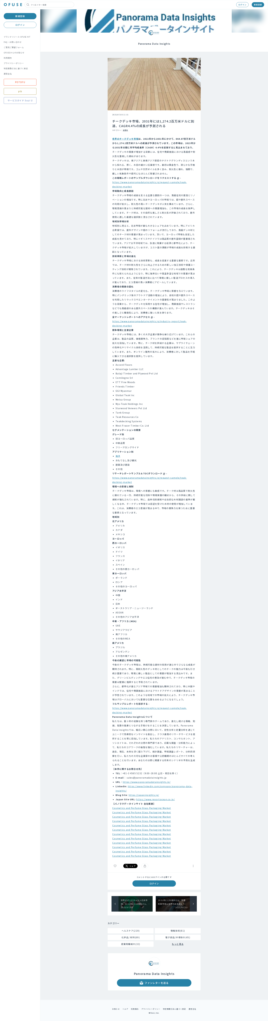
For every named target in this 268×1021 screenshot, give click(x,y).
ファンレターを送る (157, 983)
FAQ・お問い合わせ (13, 42)
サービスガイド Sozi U (20, 100)
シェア (133, 866)
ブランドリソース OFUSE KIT (17, 36)
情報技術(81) (178, 930)
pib (20, 91)
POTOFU (20, 82)
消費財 (125, 130)
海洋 (118, 456)
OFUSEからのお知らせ (14, 52)
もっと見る (178, 944)
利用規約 (8, 57)
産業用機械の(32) (130, 944)
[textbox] (154, 497)
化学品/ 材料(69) (130, 937)
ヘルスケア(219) (131, 930)
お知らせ (116, 1009)
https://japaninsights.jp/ (144, 795)
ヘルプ (125, 1009)
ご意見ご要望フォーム (14, 47)
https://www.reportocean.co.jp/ (155, 799)
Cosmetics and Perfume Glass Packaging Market (141, 808)
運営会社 (8, 73)
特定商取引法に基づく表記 (16, 68)
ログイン (242, 4)
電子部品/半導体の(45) (177, 937)
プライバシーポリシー (14, 63)
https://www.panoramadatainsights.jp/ (146, 782)
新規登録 (258, 4)
